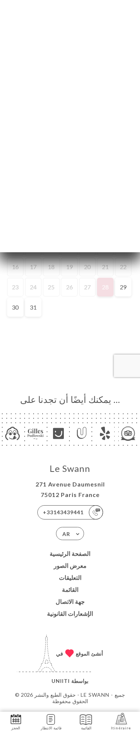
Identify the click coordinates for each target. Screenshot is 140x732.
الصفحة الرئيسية (70, 553)
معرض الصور (70, 565)
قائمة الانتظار (51, 728)
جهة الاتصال (70, 601)
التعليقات (70, 577)
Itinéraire (121, 728)
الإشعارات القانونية (70, 613)
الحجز (15, 728)
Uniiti (61, 681)
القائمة (70, 589)
